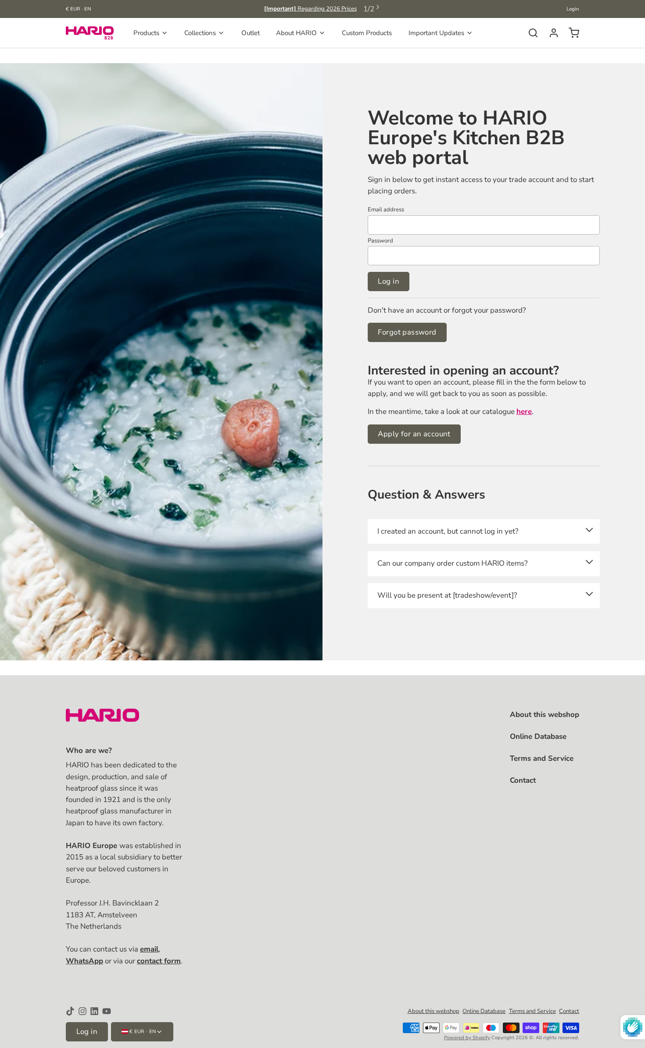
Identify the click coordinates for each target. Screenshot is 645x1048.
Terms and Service (541, 758)
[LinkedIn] (94, 1011)
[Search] (529, 33)
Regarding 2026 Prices (310, 9)
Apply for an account (414, 434)
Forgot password (407, 332)
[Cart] (570, 33)
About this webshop (544, 714)
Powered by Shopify (467, 1037)
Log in (388, 281)
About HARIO (296, 33)
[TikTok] (70, 1011)
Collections (200, 33)
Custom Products (367, 33)
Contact (523, 780)
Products (146, 33)
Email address (386, 210)
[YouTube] (106, 1011)
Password (380, 241)
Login (572, 9)
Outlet (250, 33)
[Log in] (550, 33)
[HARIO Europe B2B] (90, 32)
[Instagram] (82, 1011)
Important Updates (436, 33)
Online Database (538, 736)
